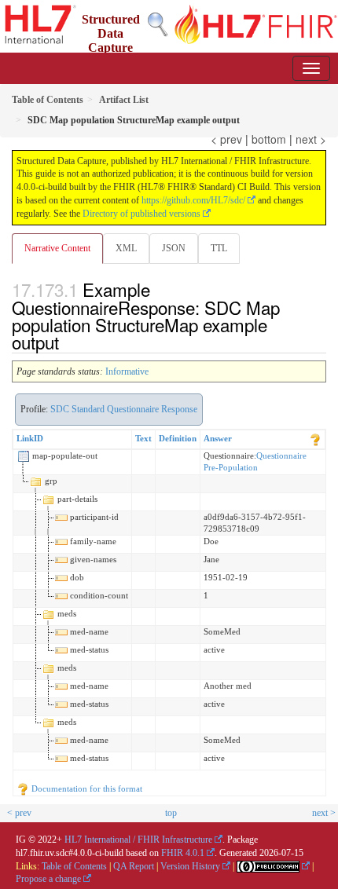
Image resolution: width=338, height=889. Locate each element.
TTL (219, 248)
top (171, 812)
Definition (178, 438)
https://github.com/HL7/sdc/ (193, 200)
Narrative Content (57, 248)
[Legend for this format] (315, 438)
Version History (190, 866)
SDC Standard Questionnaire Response (123, 409)
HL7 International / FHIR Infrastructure (138, 839)
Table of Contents (74, 866)
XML (126, 248)
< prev (226, 139)
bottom (269, 139)
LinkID (30, 438)
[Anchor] (67, 341)
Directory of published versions (141, 213)
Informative (127, 371)
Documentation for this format (85, 788)
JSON (174, 248)
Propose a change (48, 878)
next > (311, 139)
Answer (218, 438)
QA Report (133, 866)
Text (143, 438)
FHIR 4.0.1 (182, 852)
